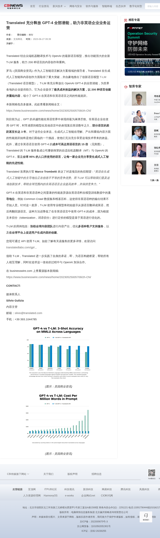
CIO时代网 (107, 495)
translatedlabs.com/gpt (20, 247)
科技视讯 (69, 489)
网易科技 (107, 489)
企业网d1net (88, 495)
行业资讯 (44, 6)
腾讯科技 (126, 489)
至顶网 (32, 489)
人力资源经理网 (32, 495)
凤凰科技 (144, 489)
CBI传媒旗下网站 (17, 474)
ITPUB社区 (50, 489)
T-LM (103, 77)
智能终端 (107, 6)
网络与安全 (76, 6)
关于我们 (48, 474)
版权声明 (73, 474)
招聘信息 (97, 474)
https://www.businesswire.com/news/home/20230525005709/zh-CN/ (48, 110)
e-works (69, 495)
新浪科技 (88, 489)
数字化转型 (136, 6)
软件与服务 (92, 6)
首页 (32, 6)
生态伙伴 (121, 6)
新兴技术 (58, 6)
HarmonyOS (51, 495)
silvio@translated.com (28, 313)
